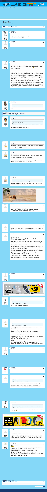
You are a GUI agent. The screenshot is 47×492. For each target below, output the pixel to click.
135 (15, 26)
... (14, 26)
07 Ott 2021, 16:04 (13, 443)
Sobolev (5, 401)
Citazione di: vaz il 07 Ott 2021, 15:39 (16, 379)
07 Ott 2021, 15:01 (13, 152)
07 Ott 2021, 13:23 (13, 32)
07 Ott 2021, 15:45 (13, 402)
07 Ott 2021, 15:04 (13, 177)
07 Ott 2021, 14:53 (13, 143)
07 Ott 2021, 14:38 (13, 102)
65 (13, 26)
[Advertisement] (23, 13)
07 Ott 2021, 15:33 (13, 299)
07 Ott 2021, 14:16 (13, 42)
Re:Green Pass (13, 31)
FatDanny (5, 61)
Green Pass (6, 21)
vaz (5, 41)
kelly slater (5, 31)
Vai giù (4, 26)
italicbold (5, 442)
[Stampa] (43, 26)
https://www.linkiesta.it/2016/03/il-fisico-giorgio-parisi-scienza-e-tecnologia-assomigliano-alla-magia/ (25, 229)
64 (12, 26)
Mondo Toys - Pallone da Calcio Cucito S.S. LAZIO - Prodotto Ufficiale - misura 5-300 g (14, 113)
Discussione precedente (5, 480)
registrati (14, 7)
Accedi (12, 7)
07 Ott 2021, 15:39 (13, 348)
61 (8, 26)
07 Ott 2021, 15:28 (13, 274)
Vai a (34, 486)
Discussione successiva (11, 480)
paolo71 (5, 101)
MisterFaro (5, 117)
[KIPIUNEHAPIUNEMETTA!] (5, 125)
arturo (6, 367)
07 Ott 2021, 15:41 (13, 368)
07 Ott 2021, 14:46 (13, 118)
